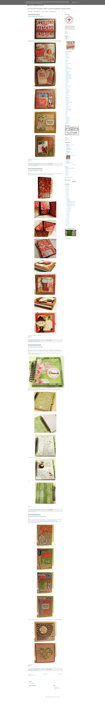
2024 (67, 188)
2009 (67, 226)
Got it (78, 2)
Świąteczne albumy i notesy (35, 170)
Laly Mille (67, 144)
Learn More (74, 2)
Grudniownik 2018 (68, 77)
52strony (67, 53)
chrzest (67, 64)
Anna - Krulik (69, 37)
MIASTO (46, 11)
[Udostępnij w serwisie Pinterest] (51, 163)
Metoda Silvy (68, 171)
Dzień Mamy (67, 72)
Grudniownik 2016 (68, 75)
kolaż (66, 84)
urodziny (67, 116)
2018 (67, 195)
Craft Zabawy (68, 148)
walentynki (67, 117)
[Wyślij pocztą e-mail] (47, 163)
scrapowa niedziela (69, 108)
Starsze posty (60, 674)
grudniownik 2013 (68, 74)
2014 (67, 219)
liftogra (67, 88)
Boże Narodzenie (35, 341)
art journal (67, 56)
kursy (66, 87)
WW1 (67, 154)
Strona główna (30, 11)
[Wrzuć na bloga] (48, 163)
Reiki (66, 172)
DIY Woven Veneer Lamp (69, 162)
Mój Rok (67, 93)
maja (67, 213)
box (66, 62)
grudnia (68, 199)
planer (67, 96)
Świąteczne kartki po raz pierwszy (37, 516)
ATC (66, 58)
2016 (67, 198)
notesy (39, 341)
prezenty (67, 98)
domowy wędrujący (68, 68)
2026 (67, 185)
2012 (67, 222)
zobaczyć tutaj (54, 519)
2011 (67, 223)
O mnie (43, 11)
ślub (66, 114)
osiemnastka (68, 95)
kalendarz (67, 82)
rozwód (67, 104)
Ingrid (66, 170)
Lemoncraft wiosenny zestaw (52, 388)
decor (66, 65)
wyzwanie (67, 122)
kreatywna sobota (68, 86)
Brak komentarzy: (43, 163)
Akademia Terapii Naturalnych (70, 168)
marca (68, 215)
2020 (67, 193)
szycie (67, 113)
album (31, 341)
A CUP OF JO (68, 151)
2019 (67, 194)
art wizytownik (68, 57)
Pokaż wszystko (74, 164)
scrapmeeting (68, 106)
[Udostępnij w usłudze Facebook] (50, 163)
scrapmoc (67, 107)
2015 (67, 218)
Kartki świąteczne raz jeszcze (36, 16)
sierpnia (68, 210)
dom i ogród (67, 67)
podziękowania (68, 97)
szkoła (67, 112)
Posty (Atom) (33, 675)
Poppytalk (67, 161)
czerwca (68, 211)
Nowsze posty (30, 674)
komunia (67, 85)
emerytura (67, 73)
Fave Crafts (67, 169)
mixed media (68, 92)
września (68, 209)
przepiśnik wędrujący (69, 102)
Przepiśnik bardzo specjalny (35, 347)
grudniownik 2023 (68, 78)
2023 (67, 189)
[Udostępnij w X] (49, 163)
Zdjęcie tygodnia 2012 (37, 11)
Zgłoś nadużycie (68, 238)
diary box (67, 66)
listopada (68, 200)
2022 (67, 190)
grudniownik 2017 (68, 76)
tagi (66, 115)
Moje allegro (67, 138)
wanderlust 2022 (68, 118)
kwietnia (68, 214)
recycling (67, 103)
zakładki (67, 123)
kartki (36, 670)
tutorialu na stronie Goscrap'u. (35, 522)
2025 (67, 186)
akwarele (67, 54)
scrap (66, 105)
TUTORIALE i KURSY (52, 11)
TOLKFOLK (67, 173)
